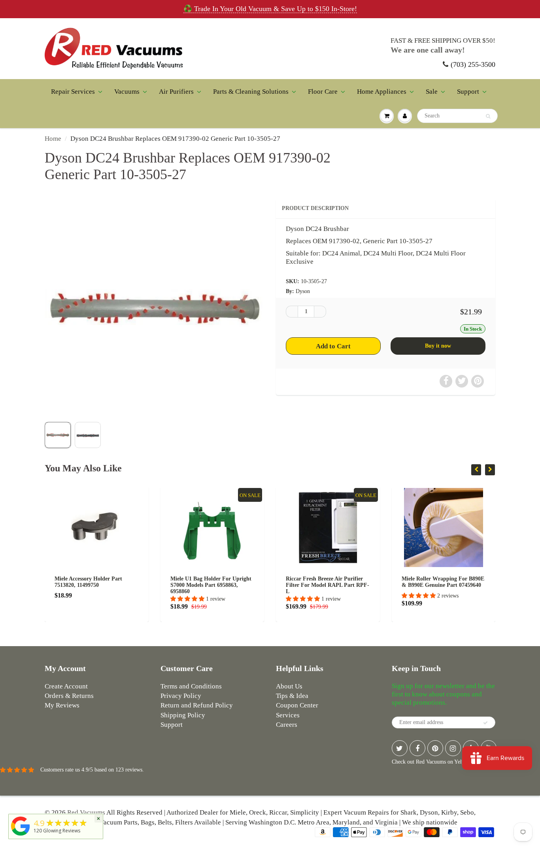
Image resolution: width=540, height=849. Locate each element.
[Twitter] (400, 748)
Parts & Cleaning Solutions (251, 91)
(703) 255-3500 (473, 64)
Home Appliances (381, 91)
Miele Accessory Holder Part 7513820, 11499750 (49, 582)
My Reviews (62, 705)
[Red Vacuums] (20, 836)
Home (53, 138)
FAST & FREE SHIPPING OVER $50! (443, 40)
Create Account (66, 686)
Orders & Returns (69, 696)
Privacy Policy (180, 696)
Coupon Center (297, 705)
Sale (432, 91)
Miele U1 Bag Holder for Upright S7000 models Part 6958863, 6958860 (172, 585)
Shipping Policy (182, 715)
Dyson (303, 291)
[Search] (488, 116)
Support (468, 91)
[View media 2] (88, 435)
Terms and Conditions (191, 686)
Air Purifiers (176, 91)
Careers (286, 724)
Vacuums (127, 91)
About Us (289, 686)
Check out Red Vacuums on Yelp (428, 762)
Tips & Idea (292, 696)
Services (288, 715)
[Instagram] (453, 748)
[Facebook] (417, 748)
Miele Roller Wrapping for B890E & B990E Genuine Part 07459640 (404, 582)
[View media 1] (58, 435)
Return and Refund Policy (196, 705)
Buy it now (438, 346)
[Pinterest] (435, 748)
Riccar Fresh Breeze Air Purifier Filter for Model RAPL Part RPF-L (288, 585)
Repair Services (73, 91)
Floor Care (323, 91)
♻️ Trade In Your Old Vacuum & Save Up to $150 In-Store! (270, 9)
